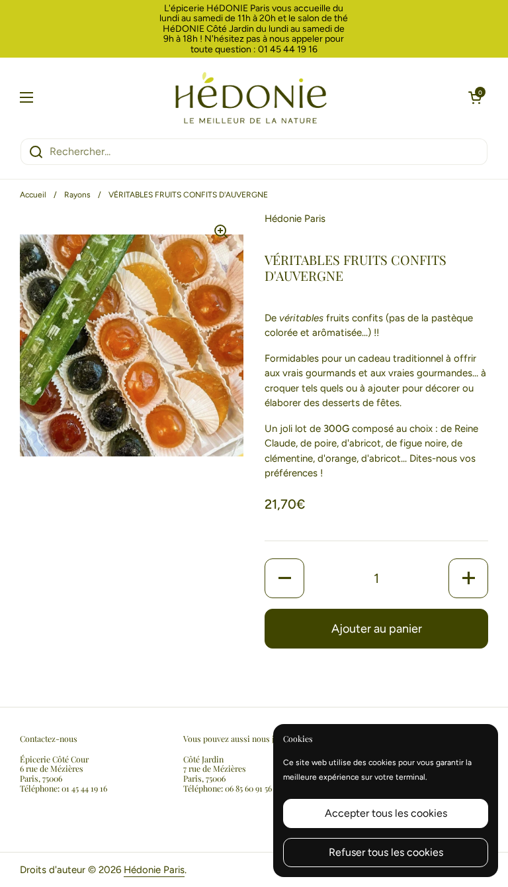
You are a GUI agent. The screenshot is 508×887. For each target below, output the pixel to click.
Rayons (77, 194)
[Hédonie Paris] (251, 98)
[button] (475, 97)
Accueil (33, 194)
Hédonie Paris (154, 870)
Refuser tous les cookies (386, 852)
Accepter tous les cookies (386, 813)
